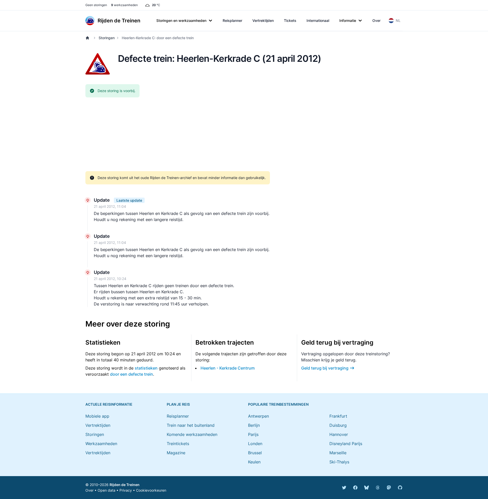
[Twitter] (344, 487)
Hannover (338, 434)
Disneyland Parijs (345, 443)
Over (376, 20)
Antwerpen (258, 416)
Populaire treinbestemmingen (278, 404)
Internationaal (318, 20)
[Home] (88, 38)
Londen (255, 443)
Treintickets (178, 443)
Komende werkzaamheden (192, 434)
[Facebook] (355, 487)
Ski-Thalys (339, 461)
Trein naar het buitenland (191, 425)
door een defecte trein (131, 374)
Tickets (290, 20)
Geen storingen (96, 5)
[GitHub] (400, 487)
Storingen (107, 38)
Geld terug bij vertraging (324, 368)
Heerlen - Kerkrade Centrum (228, 368)
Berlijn (254, 425)
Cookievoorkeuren (151, 490)
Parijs (253, 434)
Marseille (337, 452)
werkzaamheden (124, 5)
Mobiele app (97, 416)
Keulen (254, 461)
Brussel (255, 452)
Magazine (176, 452)
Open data (106, 490)
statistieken (146, 368)
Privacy (125, 490)
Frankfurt (338, 416)
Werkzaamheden (101, 443)
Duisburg (338, 425)
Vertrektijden (263, 20)
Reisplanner (232, 20)
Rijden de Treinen (125, 484)
